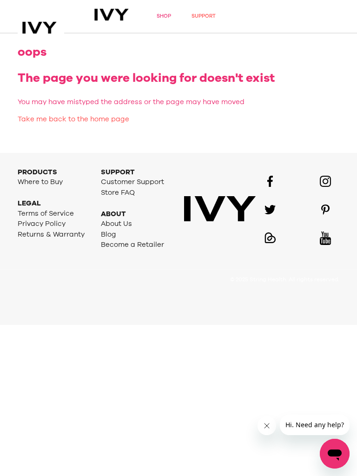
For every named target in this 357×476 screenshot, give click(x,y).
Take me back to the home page (73, 119)
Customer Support (132, 181)
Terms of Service (46, 213)
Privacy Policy (42, 223)
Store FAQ (118, 192)
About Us (116, 223)
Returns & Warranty (51, 234)
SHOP (164, 16)
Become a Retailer (132, 244)
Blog (108, 234)
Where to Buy (40, 181)
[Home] (50, 16)
